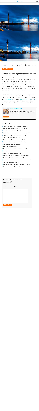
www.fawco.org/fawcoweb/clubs (27, 99)
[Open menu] (1, 1)
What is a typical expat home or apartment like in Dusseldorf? (17, 132)
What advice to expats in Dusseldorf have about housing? (16, 155)
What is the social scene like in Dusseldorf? (13, 153)
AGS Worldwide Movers (16, 108)
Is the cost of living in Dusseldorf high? (12, 162)
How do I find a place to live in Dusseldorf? (12, 130)
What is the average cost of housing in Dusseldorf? (14, 135)
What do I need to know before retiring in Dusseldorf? (15, 126)
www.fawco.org (9, 99)
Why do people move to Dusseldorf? (11, 166)
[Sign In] (36, 1)
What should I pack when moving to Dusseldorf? (14, 139)
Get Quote (6, 116)
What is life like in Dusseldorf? (10, 146)
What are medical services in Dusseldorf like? (13, 157)
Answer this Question (8, 68)
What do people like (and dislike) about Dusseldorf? (15, 148)
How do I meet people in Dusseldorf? (11, 137)
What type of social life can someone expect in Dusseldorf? (16, 151)
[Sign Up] (37, 1)
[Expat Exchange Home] (19, 1)
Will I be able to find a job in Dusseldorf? (12, 144)
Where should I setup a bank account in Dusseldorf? (15, 142)
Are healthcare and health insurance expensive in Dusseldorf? (17, 160)
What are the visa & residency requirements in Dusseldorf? (16, 164)
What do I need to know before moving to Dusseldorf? (15, 128)
